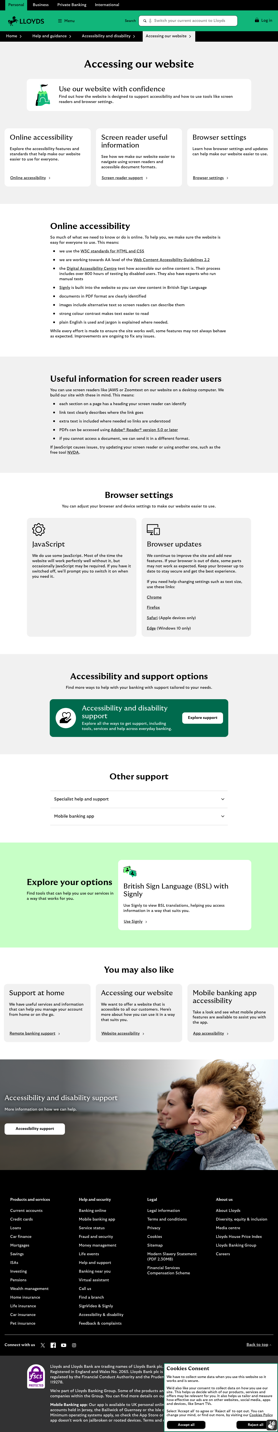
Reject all (255, 1425)
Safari (152, 618)
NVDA (73, 453)
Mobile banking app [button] (74, 818)
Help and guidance (49, 36)
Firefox (153, 608)
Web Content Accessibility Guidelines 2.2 (172, 260)
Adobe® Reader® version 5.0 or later (144, 430)
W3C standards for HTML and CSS (112, 251)
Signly (64, 288)
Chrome (154, 597)
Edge (151, 628)
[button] (263, 20)
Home (11, 36)
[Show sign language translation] (271, 1425)
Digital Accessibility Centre (92, 269)
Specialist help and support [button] (81, 800)
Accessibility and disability (106, 36)
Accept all (186, 1425)
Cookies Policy (261, 1415)
